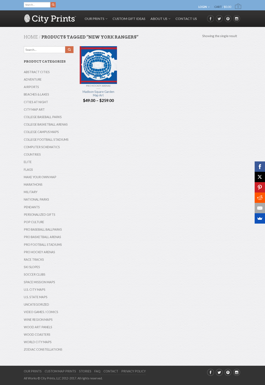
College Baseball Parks (43, 117)
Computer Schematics (42, 147)
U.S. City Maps (34, 289)
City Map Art (34, 109)
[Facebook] (260, 166)
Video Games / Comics (41, 312)
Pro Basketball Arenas (42, 237)
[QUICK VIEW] (98, 65)
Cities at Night (36, 102)
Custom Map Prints (60, 371)
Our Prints (33, 371)
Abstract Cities (37, 72)
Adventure (33, 79)
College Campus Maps (41, 132)
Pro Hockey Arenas (98, 85)
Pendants (32, 207)
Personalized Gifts (39, 214)
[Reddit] (260, 197)
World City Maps (38, 342)
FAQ (97, 371)
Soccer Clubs (34, 274)
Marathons (33, 184)
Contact (111, 371)
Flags (28, 169)
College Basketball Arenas (46, 124)
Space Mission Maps (39, 282)
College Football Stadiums (46, 139)
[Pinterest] (260, 187)
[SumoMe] (260, 218)
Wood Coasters (37, 334)
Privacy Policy (133, 371)
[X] (260, 177)
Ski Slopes (32, 267)
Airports (31, 87)
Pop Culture (34, 222)
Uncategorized (36, 304)
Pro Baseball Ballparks (43, 229)
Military (30, 192)
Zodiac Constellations (43, 349)
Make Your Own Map (40, 177)
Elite (28, 162)
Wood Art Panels (38, 327)
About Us (159, 19)
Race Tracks (34, 259)
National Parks (36, 199)
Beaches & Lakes (36, 94)
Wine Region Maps (38, 319)
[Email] (260, 208)
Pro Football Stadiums (43, 244)
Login (202, 6)
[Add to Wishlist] (112, 51)
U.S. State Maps (35, 297)
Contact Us (186, 19)
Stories (85, 371)
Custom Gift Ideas (129, 19)
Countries (32, 154)
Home (31, 37)
